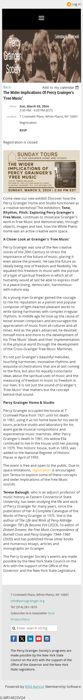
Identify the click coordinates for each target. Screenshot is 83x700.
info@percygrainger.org (27, 601)
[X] (22, 639)
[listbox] (61, 87)
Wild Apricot (34, 686)
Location (11, 116)
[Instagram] (47, 639)
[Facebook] (14, 639)
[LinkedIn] (30, 639)
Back (7, 87)
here (51, 613)
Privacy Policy (20, 619)
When (13, 106)
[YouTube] (39, 639)
